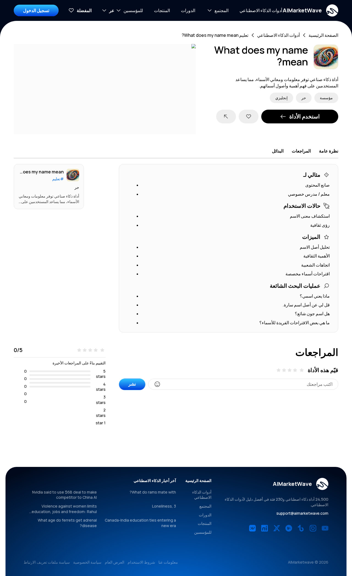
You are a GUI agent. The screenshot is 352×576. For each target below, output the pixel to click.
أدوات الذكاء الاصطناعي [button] (261, 10)
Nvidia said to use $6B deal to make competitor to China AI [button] (64, 494)
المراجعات (301, 151)
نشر (132, 384)
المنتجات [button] (162, 10)
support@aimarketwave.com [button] (302, 513)
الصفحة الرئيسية (323, 35)
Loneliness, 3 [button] (164, 506)
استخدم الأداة (304, 116)
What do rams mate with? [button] (153, 492)
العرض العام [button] (114, 562)
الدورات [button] (188, 10)
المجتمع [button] (205, 506)
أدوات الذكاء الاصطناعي (278, 35)
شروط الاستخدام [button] (141, 562)
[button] (310, 10)
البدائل (278, 151)
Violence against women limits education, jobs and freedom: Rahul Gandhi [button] (64, 511)
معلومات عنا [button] (168, 562)
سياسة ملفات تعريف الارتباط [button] (47, 562)
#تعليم (58, 178)
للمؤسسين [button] (202, 532)
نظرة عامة (328, 151)
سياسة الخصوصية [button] (87, 562)
